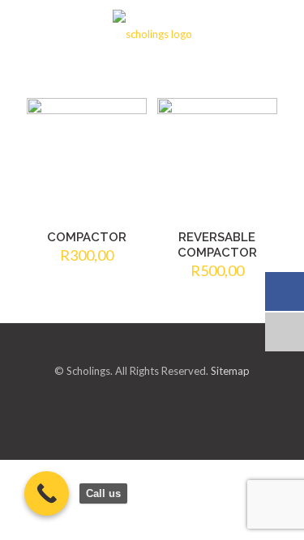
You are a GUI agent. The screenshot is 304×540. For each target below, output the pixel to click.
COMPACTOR (86, 237)
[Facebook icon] (167, 397)
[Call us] (46, 493)
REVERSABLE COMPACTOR (217, 245)
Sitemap (230, 370)
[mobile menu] (282, 32)
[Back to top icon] (152, 355)
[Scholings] (152, 32)
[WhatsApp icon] (138, 397)
